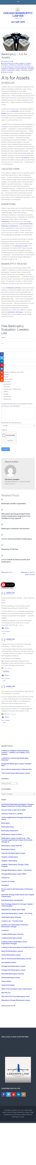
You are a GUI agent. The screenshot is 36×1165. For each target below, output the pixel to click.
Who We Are (5, 993)
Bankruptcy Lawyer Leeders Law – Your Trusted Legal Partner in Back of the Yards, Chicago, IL (17, 840)
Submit (5, 449)
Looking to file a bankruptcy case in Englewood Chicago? (14, 942)
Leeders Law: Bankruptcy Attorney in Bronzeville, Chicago (14, 926)
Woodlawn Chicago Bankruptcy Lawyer (15, 1000)
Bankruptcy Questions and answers (15, 529)
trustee (31, 70)
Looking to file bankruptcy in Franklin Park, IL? (18, 947)
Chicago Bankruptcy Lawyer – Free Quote (16, 870)
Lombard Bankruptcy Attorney (12, 934)
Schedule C (27, 65)
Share (4, 633)
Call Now (6, 671)
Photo (7, 628)
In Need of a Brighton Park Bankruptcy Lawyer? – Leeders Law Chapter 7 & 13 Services (15, 752)
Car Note (5, 376)
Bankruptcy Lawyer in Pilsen (11, 834)
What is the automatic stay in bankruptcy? (16, 989)
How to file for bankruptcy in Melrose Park (16, 769)
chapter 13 (22, 63)
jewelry (3, 113)
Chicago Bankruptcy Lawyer (18, 14)
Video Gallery (6, 981)
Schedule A (12, 65)
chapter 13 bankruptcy (8, 70)
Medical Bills (7, 381)
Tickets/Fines (7, 396)
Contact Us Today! (8, 881)
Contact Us (5, 878)
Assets (5, 63)
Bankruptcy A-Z (6, 572)
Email (3, 357)
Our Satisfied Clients (8, 962)
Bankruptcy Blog (7, 827)
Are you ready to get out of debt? (13, 810)
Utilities (5, 391)
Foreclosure (6, 386)
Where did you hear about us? (11, 422)
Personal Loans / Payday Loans (12, 389)
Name (3, 337)
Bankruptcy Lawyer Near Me (11, 846)
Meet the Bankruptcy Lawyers (12, 951)
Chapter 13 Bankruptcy (9, 857)
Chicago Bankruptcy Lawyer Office (13, 874)
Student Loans (7, 399)
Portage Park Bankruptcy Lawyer (13, 966)
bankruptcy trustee (21, 246)
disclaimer (5, 885)
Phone (3, 365)
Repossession (7, 384)
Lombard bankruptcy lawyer (11, 938)
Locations (5, 930)
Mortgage (6, 374)
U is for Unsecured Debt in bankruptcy (16, 539)
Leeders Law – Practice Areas (12, 921)
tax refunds (25, 157)
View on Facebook (5, 631)
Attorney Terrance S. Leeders (12, 814)
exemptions (4, 65)
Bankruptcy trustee (12, 63)
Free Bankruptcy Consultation (12, 900)
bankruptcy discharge (15, 312)
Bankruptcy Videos (8, 849)
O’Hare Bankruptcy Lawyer (11, 955)
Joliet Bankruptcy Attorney (11, 917)
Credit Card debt (7, 379)
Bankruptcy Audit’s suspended (13, 503)
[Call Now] (3, 584)
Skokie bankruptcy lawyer (10, 977)
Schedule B (20, 65)
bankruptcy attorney (20, 67)
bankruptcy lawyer (14, 68)
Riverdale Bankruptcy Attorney (12, 974)
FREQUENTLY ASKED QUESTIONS (13, 910)
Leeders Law (10, 593)
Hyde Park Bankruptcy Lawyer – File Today (16, 913)
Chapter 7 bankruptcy (21, 70)
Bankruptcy (10, 67)
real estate (14, 111)
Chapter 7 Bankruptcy (9, 861)
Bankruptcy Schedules (27, 68)
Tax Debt (5, 394)
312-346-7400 (18, 22)
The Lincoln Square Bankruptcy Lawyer (15, 773)
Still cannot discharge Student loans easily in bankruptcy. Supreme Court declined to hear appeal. (15, 516)
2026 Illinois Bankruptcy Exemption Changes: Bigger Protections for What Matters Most (17, 805)
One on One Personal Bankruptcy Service (16, 959)
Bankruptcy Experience (9, 831)
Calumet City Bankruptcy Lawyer (13, 853)
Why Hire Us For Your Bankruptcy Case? (15, 996)
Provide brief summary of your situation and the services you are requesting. (16, 405)
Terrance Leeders (8, 72)
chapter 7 (28, 63)
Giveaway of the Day (9, 549)
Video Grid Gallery (8, 985)
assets (5, 67)
